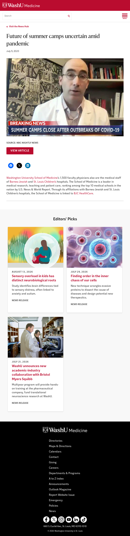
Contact (54, 457)
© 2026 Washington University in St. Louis (65, 531)
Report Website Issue (62, 495)
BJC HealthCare (83, 193)
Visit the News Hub (19, 27)
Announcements (59, 484)
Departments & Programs (64, 473)
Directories (55, 441)
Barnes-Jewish (18, 182)
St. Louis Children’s (45, 182)
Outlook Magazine (60, 489)
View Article (19, 150)
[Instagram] (61, 519)
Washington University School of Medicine (32, 178)
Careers (53, 468)
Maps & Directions (60, 446)
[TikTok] (83, 519)
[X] (54, 519)
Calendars (55, 451)
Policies (53, 506)
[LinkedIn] (76, 519)
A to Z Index (56, 478)
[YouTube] (69, 519)
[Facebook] (46, 519)
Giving (53, 462)
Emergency (56, 500)
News (52, 511)
